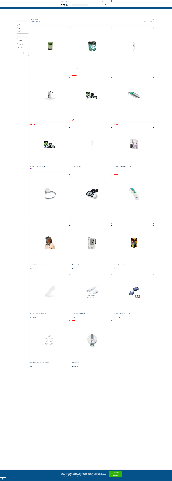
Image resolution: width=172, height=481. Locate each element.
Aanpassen (115, 475)
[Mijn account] (105, 5)
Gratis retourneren (102, 0)
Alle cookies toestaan (115, 472)
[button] (109, 5)
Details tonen (63, 479)
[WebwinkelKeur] (111, 1)
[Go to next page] (97, 370)
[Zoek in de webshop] (102, 5)
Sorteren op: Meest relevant (148, 21)
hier (87, 476)
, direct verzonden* (86, 1)
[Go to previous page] (86, 370)
